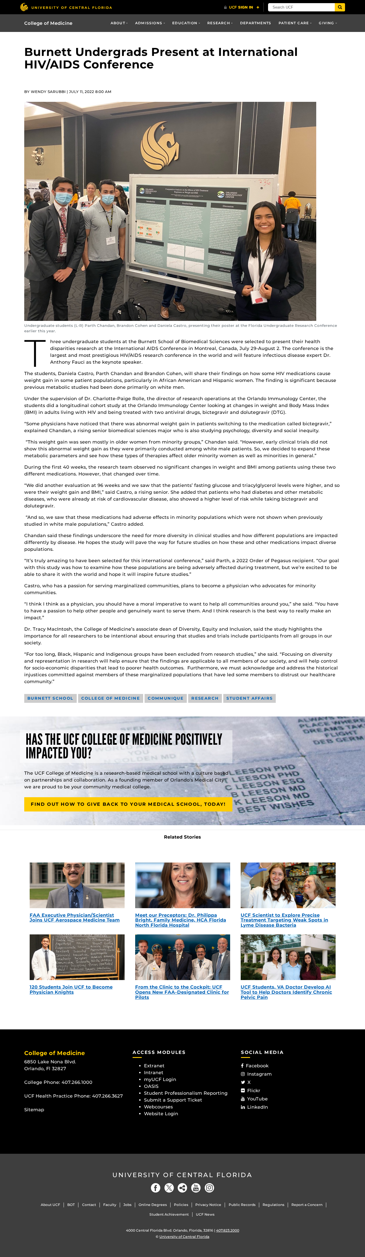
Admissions (148, 23)
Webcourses (158, 1107)
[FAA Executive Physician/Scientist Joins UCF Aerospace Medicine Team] (77, 885)
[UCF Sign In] (241, 7)
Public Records (242, 1205)
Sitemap (34, 1109)
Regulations (273, 1205)
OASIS (151, 1086)
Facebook (257, 1065)
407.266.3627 (107, 1096)
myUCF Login (160, 1079)
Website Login (161, 1113)
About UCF (50, 1205)
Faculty (109, 1205)
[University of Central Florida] (66, 7)
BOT (71, 1205)
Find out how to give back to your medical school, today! (128, 804)
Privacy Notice (208, 1205)
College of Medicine (48, 23)
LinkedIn (257, 1107)
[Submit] (340, 7)
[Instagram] (209, 1188)
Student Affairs (249, 698)
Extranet (154, 1065)
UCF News (205, 1214)
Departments (255, 23)
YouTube (257, 1099)
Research (218, 23)
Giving (326, 23)
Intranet (153, 1072)
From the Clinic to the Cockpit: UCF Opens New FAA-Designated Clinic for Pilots (182, 992)
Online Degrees (153, 1205)
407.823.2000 (227, 1230)
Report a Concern (307, 1205)
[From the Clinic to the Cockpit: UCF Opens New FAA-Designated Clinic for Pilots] (182, 957)
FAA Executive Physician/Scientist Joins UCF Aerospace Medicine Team (75, 917)
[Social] (182, 1188)
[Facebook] (156, 1188)
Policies (181, 1205)
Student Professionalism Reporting (186, 1093)
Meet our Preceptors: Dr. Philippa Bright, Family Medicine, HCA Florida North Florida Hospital (180, 920)
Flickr (253, 1090)
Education (184, 23)
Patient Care (294, 23)
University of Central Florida (182, 1175)
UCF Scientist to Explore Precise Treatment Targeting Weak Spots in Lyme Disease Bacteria (284, 920)
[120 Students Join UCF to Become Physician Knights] (77, 957)
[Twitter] (169, 1188)
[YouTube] (196, 1188)
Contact (89, 1205)
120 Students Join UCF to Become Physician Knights (71, 989)
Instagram (259, 1074)
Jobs (127, 1205)
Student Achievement (169, 1214)
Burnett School (50, 698)
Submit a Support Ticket (173, 1100)
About (118, 23)
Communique (166, 698)
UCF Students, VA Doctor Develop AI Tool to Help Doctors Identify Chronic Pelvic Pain (286, 992)
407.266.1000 (77, 1082)
